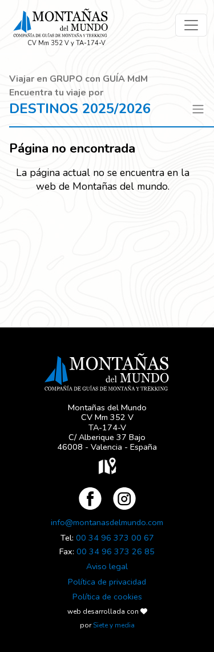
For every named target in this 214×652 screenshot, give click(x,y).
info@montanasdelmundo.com (107, 522)
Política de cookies (107, 596)
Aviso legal (107, 566)
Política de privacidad (107, 581)
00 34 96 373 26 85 (115, 551)
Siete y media (114, 625)
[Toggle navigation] (191, 25)
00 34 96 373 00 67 (115, 537)
